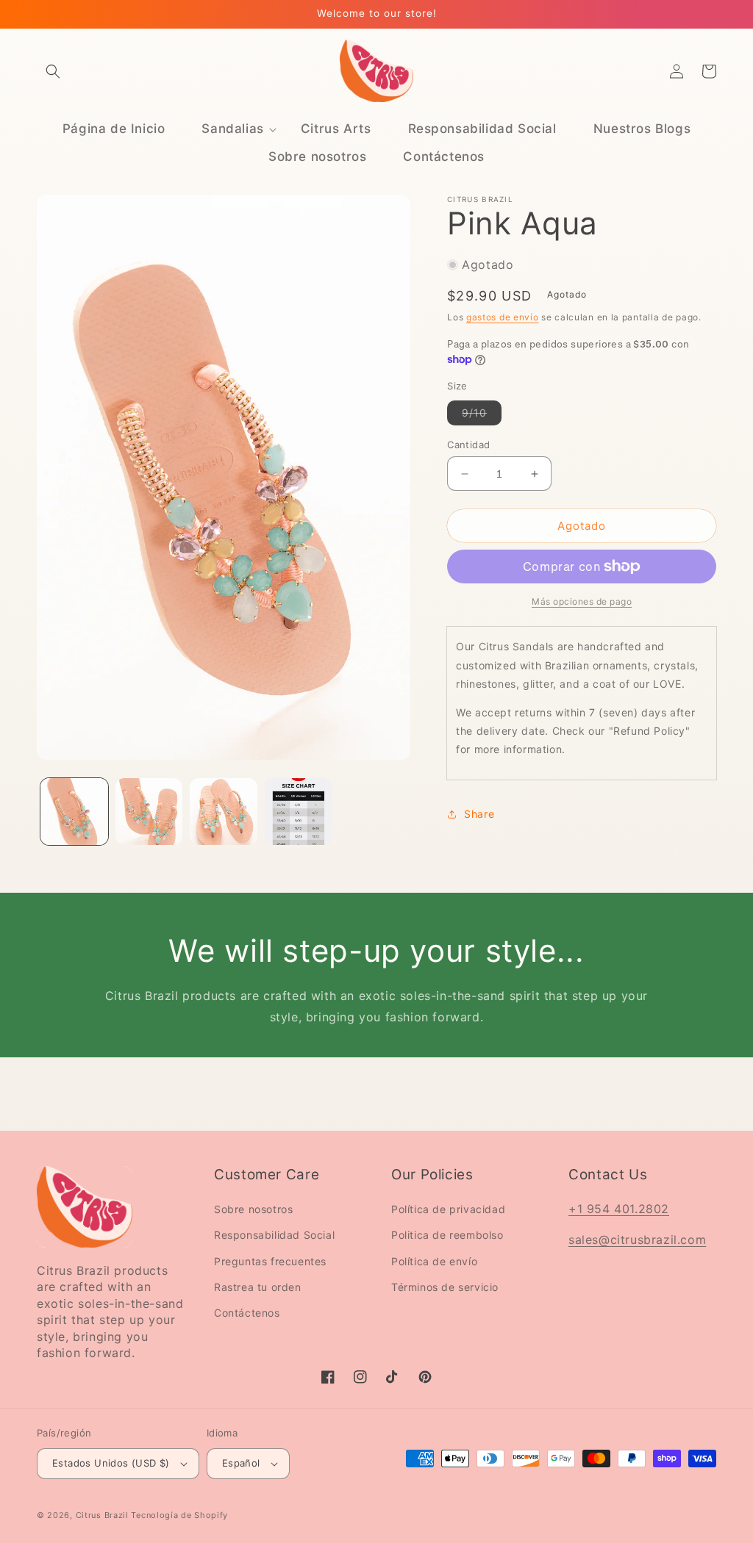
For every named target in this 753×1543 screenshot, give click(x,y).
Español (241, 1463)
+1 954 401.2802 (618, 1208)
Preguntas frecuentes (270, 1261)
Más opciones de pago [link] (582, 601)
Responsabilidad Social (274, 1235)
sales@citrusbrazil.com (637, 1239)
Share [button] (479, 814)
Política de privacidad (448, 1209)
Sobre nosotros (253, 1209)
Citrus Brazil (104, 1515)
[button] (53, 71)
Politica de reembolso (447, 1235)
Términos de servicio (445, 1287)
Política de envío (434, 1261)
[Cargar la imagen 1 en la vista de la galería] (74, 812)
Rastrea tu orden (257, 1287)
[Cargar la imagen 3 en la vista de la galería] (223, 812)
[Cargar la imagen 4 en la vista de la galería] (298, 812)
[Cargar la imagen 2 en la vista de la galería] (149, 812)
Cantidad (468, 444)
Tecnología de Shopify (179, 1515)
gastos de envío (502, 317)
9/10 (482, 415)
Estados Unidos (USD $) (111, 1463)
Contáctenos (247, 1312)
